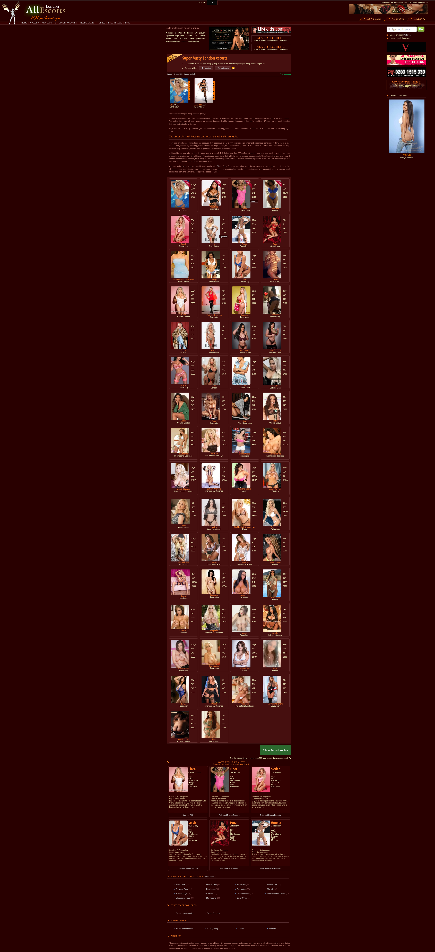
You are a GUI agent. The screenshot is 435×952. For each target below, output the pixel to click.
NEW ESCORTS (49, 23)
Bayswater (241, 885)
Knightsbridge (181, 893)
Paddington (241, 889)
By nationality (223, 68)
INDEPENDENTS (87, 23)
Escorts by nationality (185, 913)
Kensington (210, 889)
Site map (272, 929)
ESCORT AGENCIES (68, 23)
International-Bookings (276, 893)
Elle (218, 166)
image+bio (178, 74)
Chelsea (209, 893)
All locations (209, 877)
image (169, 74)
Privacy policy (212, 929)
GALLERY (34, 23)
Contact (241, 929)
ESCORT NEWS (115, 23)
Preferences (408, 35)
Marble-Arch (272, 885)
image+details (190, 74)
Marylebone (211, 898)
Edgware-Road (182, 889)
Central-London (243, 893)
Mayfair (270, 889)
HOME (24, 23)
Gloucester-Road (183, 898)
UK (212, 3)
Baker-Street (242, 898)
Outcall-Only (211, 885)
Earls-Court (180, 885)
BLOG (127, 23)
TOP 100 (101, 23)
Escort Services (213, 913)
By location (206, 68)
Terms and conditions (185, 929)
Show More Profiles (275, 750)
